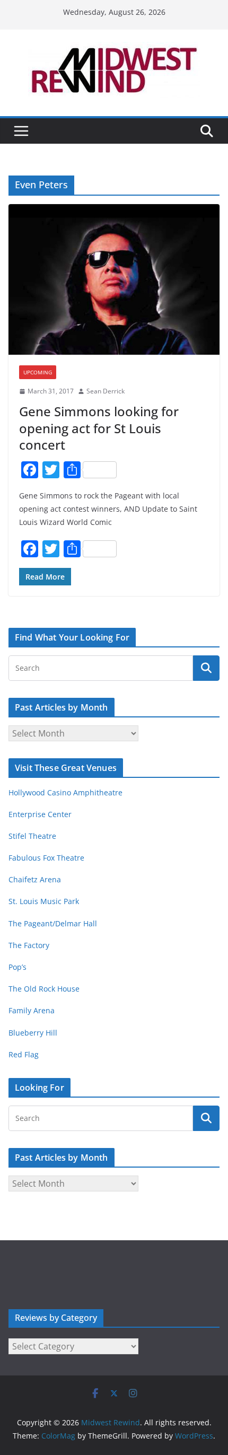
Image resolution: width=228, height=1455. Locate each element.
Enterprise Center (40, 814)
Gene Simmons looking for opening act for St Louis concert (99, 427)
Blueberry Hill (33, 1033)
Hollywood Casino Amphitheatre (65, 792)
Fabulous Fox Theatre (46, 858)
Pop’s (17, 967)
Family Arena (31, 1010)
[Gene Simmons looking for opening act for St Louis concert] (114, 279)
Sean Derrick (105, 391)
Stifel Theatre (32, 836)
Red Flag (23, 1054)
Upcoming (37, 372)
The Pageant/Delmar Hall (52, 923)
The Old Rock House (44, 989)
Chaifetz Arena (34, 879)
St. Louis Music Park (43, 901)
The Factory (28, 945)
